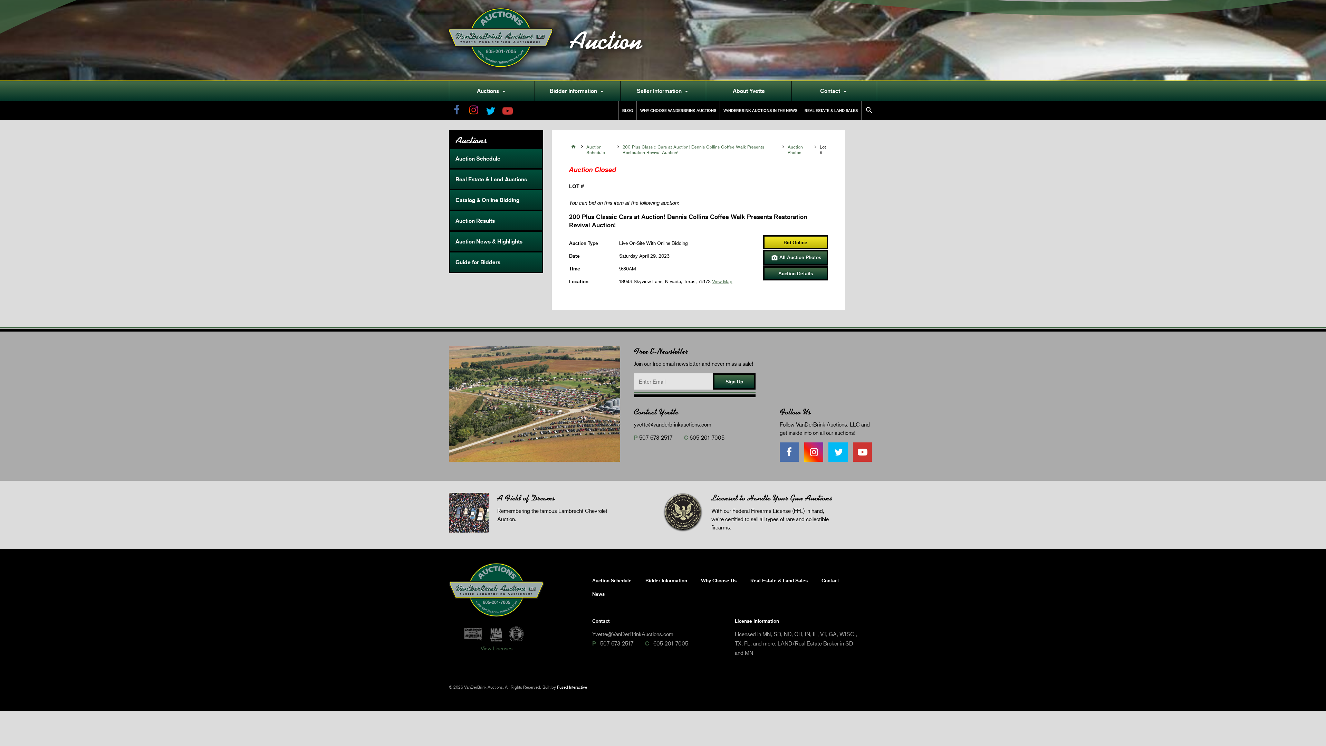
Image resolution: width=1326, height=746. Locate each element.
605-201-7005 (707, 437)
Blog (627, 110)
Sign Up (734, 381)
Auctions (492, 91)
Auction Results (475, 220)
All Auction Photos (796, 257)
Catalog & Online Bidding (487, 200)
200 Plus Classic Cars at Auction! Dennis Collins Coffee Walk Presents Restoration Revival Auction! (693, 149)
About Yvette (749, 90)
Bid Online (795, 242)
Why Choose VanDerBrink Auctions (678, 110)
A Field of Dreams (526, 498)
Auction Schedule (477, 158)
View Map (722, 281)
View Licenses (496, 648)
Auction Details (795, 273)
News (598, 594)
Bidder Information (577, 91)
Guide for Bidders (477, 262)
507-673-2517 (655, 437)
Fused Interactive (572, 687)
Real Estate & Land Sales (831, 110)
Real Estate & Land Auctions (491, 179)
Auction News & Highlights (488, 241)
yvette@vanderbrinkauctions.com (672, 424)
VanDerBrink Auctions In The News (760, 110)
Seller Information (663, 91)
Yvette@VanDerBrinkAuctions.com (632, 634)
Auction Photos (795, 149)
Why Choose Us (719, 580)
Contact (834, 91)
